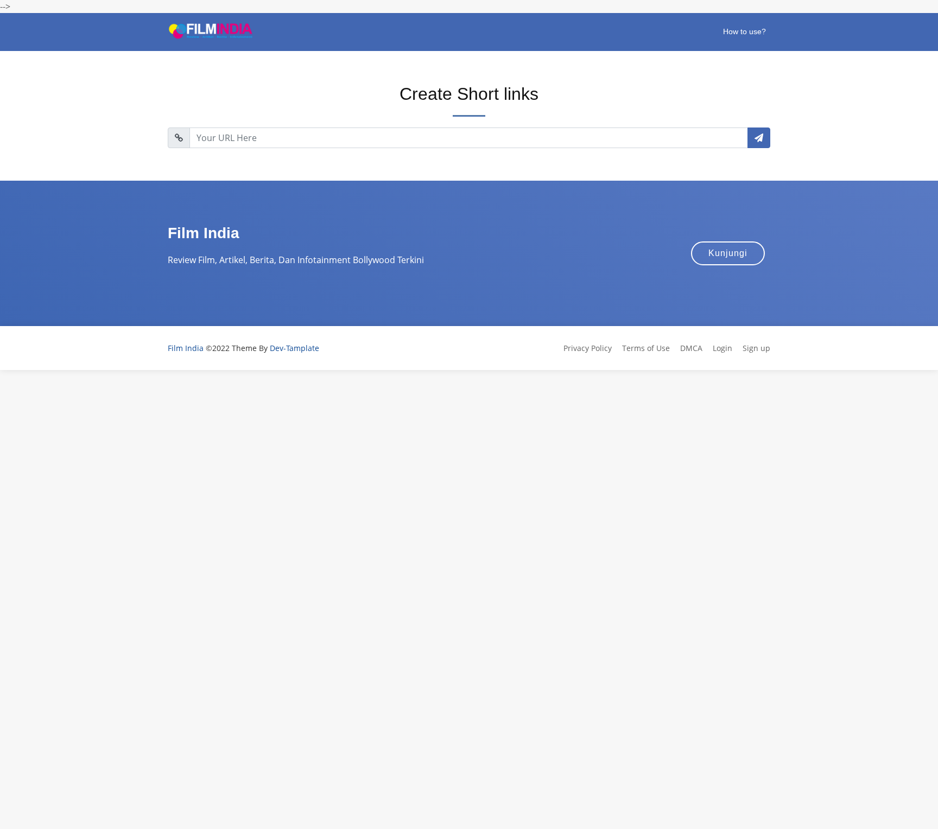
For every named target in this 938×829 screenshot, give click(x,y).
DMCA (691, 348)
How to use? (744, 31)
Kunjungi (727, 253)
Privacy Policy (587, 348)
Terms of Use (646, 348)
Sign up (756, 348)
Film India (186, 348)
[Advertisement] (325, 446)
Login (722, 348)
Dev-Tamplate (294, 348)
